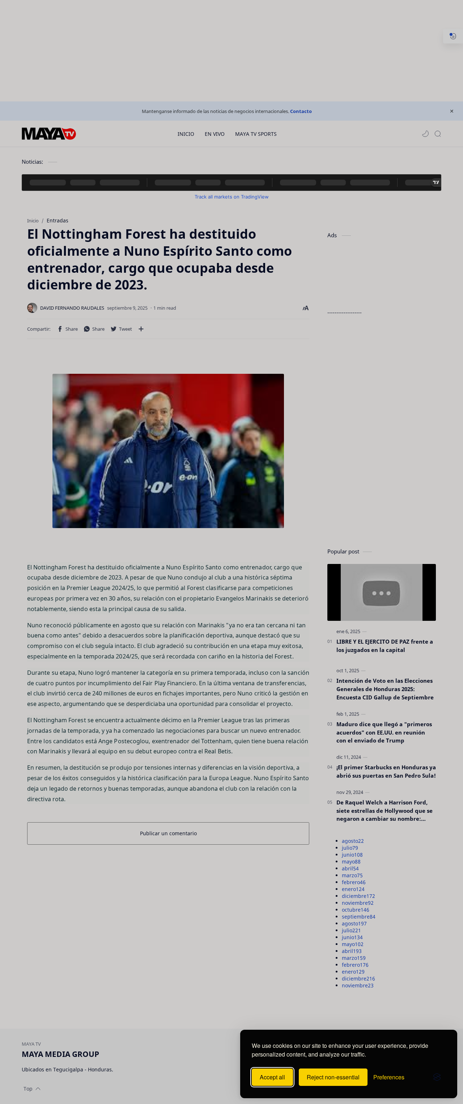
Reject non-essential (333, 1077)
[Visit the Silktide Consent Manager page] (437, 1077)
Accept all (272, 1077)
